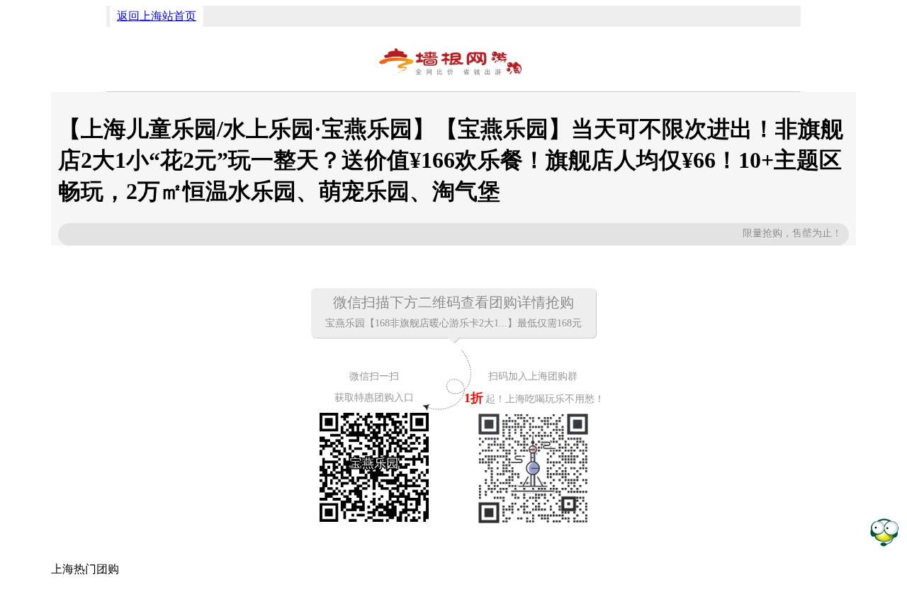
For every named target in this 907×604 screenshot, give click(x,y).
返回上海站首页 (156, 16)
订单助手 (884, 531)
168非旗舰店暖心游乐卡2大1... (441, 323)
